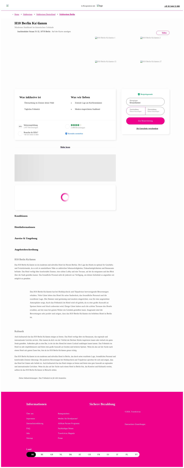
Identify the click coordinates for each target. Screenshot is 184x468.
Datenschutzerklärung (34, 423)
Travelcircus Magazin (66, 433)
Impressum (30, 419)
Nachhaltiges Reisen (66, 428)
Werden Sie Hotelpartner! (68, 419)
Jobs (28, 433)
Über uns (29, 414)
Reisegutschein (63, 414)
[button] (48, 59)
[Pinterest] (138, 419)
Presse (60, 438)
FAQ (28, 428)
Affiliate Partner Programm (69, 423)
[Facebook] (127, 419)
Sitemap (29, 438)
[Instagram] (132, 419)
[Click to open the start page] (141, 406)
